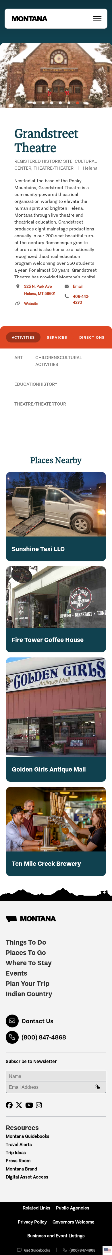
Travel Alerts (19, 1144)
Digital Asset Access (27, 1177)
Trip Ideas (16, 1152)
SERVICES (57, 337)
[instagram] (39, 1105)
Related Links (36, 1208)
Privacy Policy (32, 1222)
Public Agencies (72, 1208)
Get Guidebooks (37, 1250)
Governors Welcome (73, 1222)
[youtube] (29, 1105)
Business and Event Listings (56, 1235)
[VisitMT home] (26, 18)
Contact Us (37, 1021)
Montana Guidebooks (27, 1136)
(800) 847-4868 (44, 1037)
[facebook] (9, 1105)
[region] (56, 75)
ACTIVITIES (23, 337)
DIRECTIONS (92, 337)
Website (31, 303)
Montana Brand (21, 1169)
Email (77, 286)
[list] (56, 387)
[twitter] (19, 1105)
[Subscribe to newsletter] (97, 1087)
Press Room (18, 1160)
